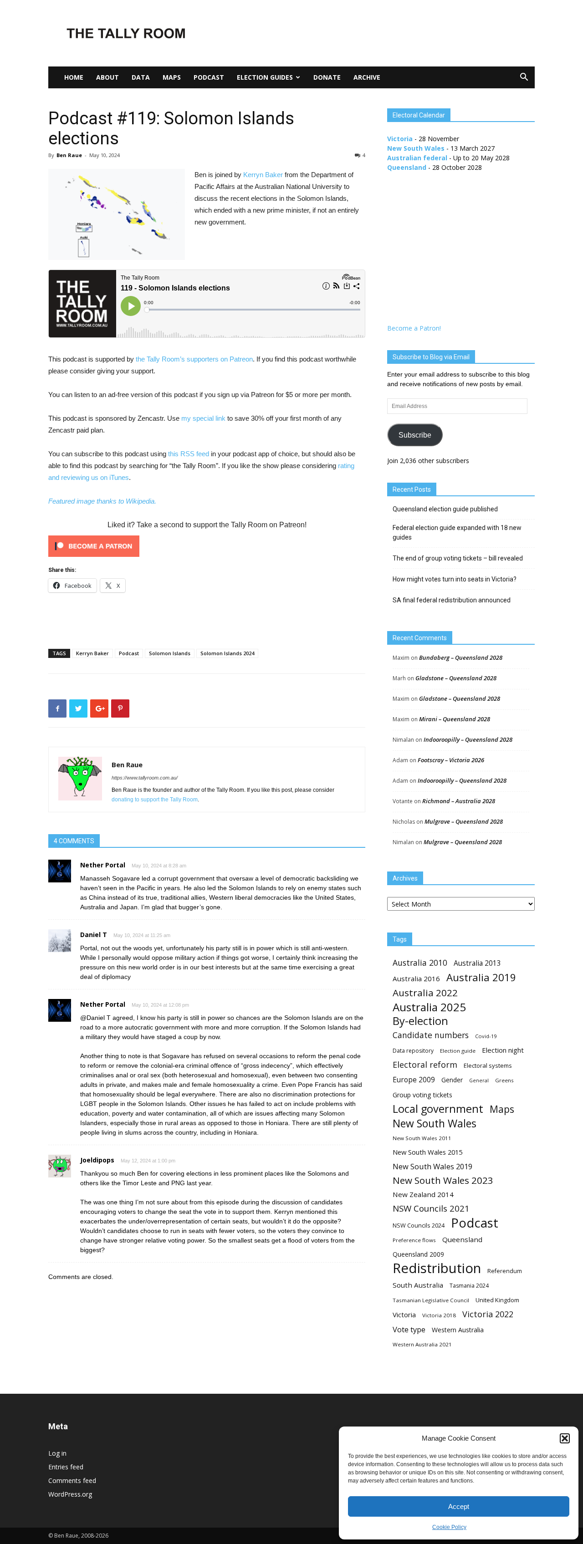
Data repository (413, 1051)
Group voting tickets (422, 1094)
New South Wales (416, 148)
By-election (420, 1021)
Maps (172, 77)
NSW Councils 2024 (419, 1225)
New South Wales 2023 (443, 1180)
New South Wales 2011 (422, 1138)
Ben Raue (69, 155)
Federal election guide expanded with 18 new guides (457, 532)
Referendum (504, 1271)
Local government (438, 1109)
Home (73, 77)
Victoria (400, 138)
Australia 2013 (477, 963)
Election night (503, 1050)
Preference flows (414, 1240)
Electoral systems (488, 1065)
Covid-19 (485, 1036)
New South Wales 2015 (427, 1152)
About (107, 77)
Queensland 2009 (418, 1254)
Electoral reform (425, 1065)
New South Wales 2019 (432, 1166)
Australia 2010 (420, 963)
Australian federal (417, 157)
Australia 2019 (481, 977)
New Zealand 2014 (423, 1194)
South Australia (418, 1284)
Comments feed (72, 1480)
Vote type (409, 1329)
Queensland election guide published (445, 509)
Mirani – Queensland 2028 (454, 719)
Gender (452, 1079)
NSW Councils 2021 (431, 1208)
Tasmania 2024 (469, 1285)
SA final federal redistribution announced (452, 600)
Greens (504, 1080)
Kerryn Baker (263, 174)
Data (141, 77)
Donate (327, 77)
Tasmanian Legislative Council (431, 1300)
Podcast (209, 77)
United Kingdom (497, 1300)
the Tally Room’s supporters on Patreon (194, 359)
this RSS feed (188, 454)
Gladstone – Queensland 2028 (455, 678)
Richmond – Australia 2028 (458, 801)
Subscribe (415, 435)
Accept (458, 1506)
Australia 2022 (425, 993)
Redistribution (437, 1268)
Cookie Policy (449, 1527)
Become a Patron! (414, 328)
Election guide (458, 1050)
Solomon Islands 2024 (227, 653)
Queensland (406, 167)
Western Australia (458, 1329)
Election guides (265, 77)
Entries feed (65, 1466)
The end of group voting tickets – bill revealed (458, 558)
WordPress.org (70, 1494)
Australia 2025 (429, 1007)
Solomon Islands (169, 653)
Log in (57, 1453)
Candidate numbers (431, 1035)
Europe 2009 (414, 1080)
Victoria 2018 (439, 1315)
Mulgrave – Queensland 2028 (463, 821)
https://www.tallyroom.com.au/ (145, 777)
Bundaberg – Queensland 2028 (460, 657)
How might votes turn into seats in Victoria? (455, 579)
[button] (564, 1438)
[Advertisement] (369, 33)
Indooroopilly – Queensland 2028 (468, 739)
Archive (366, 77)
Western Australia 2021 (422, 1344)
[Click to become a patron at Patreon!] (206, 546)
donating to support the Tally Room (155, 799)
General (479, 1080)
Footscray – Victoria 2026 (451, 760)
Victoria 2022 (487, 1314)
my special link (203, 418)
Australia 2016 (416, 978)
